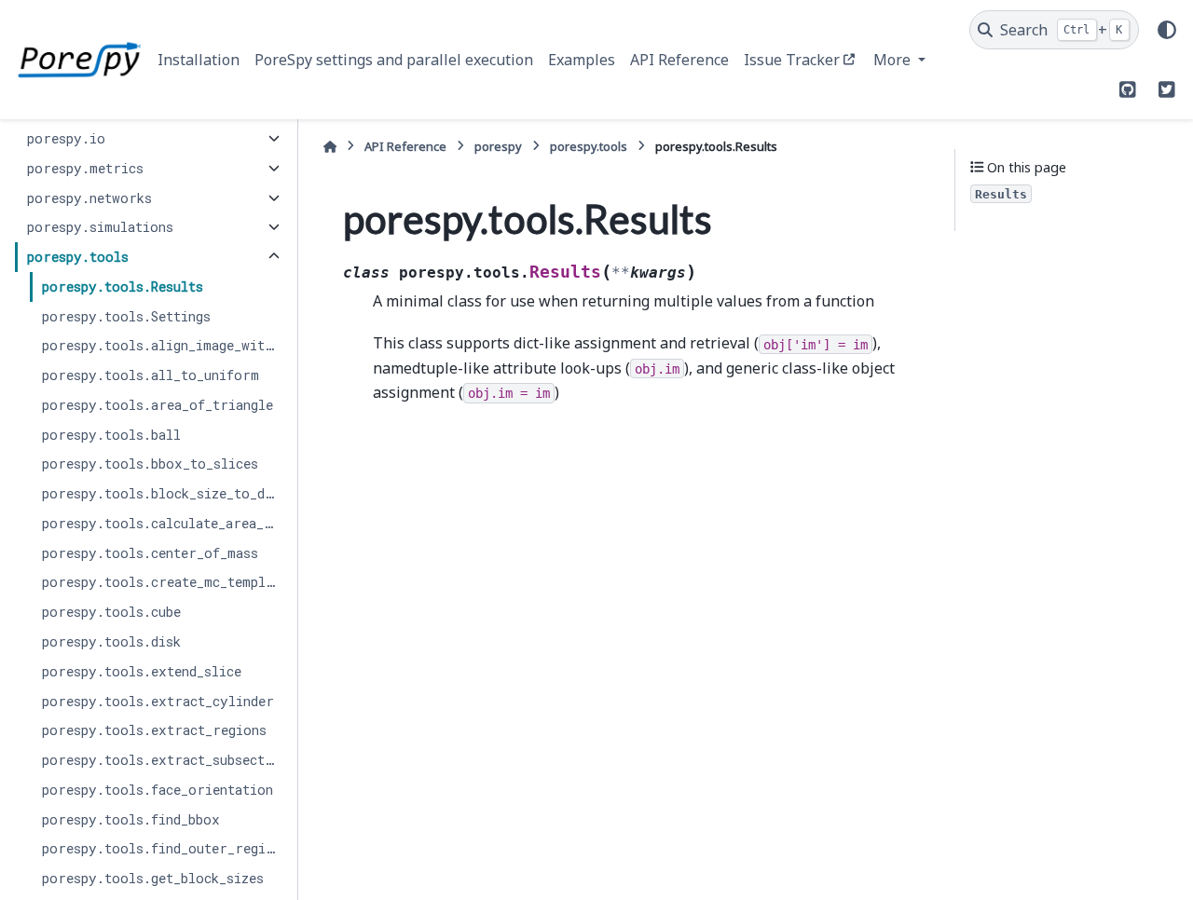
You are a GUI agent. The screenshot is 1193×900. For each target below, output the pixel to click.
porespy (498, 146)
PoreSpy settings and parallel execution (393, 59)
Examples (581, 59)
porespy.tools (78, 257)
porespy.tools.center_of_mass (150, 553)
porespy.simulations (100, 227)
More (893, 59)
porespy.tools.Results (122, 286)
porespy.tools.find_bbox (131, 819)
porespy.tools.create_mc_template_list (163, 582)
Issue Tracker (792, 59)
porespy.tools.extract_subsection (163, 760)
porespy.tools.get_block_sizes (153, 878)
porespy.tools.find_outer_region (161, 848)
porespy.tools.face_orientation (157, 789)
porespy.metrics (85, 168)
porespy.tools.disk (111, 641)
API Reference (679, 59)
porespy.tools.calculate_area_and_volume (163, 523)
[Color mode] (1167, 30)
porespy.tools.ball (111, 434)
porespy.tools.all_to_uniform (150, 375)
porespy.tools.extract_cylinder (158, 701)
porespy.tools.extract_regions (154, 730)
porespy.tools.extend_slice (141, 671)
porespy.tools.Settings (126, 316)
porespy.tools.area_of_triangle (157, 405)
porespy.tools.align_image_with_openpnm (163, 345)
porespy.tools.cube (111, 611)
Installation (199, 59)
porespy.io (66, 138)
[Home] (329, 147)
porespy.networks (89, 198)
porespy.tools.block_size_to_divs (163, 493)
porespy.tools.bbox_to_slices (150, 463)
